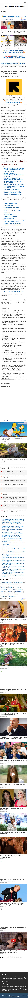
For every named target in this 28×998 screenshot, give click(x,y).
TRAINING (16, 594)
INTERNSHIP (3, 587)
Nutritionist (7, 212)
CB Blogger (17, 996)
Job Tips (13, 589)
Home (2, 62)
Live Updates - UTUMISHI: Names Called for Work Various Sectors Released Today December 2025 (14, 366)
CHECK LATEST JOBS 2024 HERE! (14, 291)
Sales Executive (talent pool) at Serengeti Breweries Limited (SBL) (6, 302)
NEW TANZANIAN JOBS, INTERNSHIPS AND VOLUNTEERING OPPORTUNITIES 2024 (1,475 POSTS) (14, 170)
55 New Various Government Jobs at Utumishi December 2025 (12, 530)
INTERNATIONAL (13, 584)
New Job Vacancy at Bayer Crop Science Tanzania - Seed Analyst (15, 493)
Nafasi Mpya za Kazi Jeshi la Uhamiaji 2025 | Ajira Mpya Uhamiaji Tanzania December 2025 (13, 374)
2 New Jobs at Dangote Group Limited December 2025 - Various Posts (13, 564)
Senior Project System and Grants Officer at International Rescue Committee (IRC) (12, 311)
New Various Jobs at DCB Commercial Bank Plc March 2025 (14, 476)
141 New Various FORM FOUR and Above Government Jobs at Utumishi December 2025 (12, 533)
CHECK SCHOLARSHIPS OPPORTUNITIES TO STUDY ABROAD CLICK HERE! (13, 174)
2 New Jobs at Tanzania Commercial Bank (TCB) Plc (14, 481)
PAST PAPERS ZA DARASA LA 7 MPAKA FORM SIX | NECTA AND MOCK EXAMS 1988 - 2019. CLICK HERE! (14, 186)
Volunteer (11, 596)
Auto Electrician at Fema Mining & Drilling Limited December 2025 (13, 575)
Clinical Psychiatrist (9, 205)
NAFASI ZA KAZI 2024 (12, 64)
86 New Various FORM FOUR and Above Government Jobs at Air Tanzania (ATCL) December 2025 (14, 370)
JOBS (20, 63)
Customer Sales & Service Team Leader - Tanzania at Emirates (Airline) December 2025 (13, 570)
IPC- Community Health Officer (12, 207)
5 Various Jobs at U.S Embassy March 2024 (21, 301)
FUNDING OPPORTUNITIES (6, 582)
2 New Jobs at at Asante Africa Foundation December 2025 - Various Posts (12, 346)
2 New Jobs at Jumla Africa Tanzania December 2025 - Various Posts (13, 549)
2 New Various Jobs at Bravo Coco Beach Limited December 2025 (13, 567)
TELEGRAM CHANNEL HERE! (16, 58)
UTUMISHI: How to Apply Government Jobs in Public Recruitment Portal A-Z (13, 485)
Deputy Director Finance (10, 216)
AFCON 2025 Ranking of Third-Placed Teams (12, 538)
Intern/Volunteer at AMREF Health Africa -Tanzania (13, 352)
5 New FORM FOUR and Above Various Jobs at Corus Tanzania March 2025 (15, 510)
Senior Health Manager (10, 214)
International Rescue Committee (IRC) (9, 63)
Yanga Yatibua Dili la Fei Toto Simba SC (12, 488)
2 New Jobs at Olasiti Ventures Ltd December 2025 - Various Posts (13, 552)
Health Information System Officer (13, 210)
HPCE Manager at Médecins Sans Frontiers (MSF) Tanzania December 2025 (13, 573)
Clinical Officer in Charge (10, 203)
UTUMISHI (3, 596)
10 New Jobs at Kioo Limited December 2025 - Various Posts (12, 540)
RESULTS (2, 594)
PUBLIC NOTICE (18, 591)
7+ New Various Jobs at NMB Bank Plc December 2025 (13, 558)
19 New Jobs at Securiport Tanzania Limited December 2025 (11, 555)
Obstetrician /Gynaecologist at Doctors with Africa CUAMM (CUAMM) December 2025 (13, 355)
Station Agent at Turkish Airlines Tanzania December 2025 (13, 546)
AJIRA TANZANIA (9, 62)
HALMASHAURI (4, 584)
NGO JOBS (20, 64)
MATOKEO (20, 589)
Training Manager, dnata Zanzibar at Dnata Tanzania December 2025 (13, 561)
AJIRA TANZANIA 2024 (19, 62)
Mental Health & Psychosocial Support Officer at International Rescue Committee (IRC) (13, 315)
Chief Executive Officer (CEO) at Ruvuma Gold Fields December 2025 (13, 543)
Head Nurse (7, 209)
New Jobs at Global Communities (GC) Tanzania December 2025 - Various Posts (13, 342)
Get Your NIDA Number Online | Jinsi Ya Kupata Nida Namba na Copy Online (14, 472)
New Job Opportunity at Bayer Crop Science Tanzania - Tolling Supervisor (13, 498)
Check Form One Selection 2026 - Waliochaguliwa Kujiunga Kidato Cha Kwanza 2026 (14, 502)
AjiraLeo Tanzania (13, 995)
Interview (11, 587)
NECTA (2, 591)
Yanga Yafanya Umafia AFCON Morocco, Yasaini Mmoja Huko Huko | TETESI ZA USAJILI (12, 536)
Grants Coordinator (9, 218)
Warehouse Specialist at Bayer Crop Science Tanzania (13, 506)
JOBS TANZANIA (4, 589)
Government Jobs (18, 582)
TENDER (9, 594)
